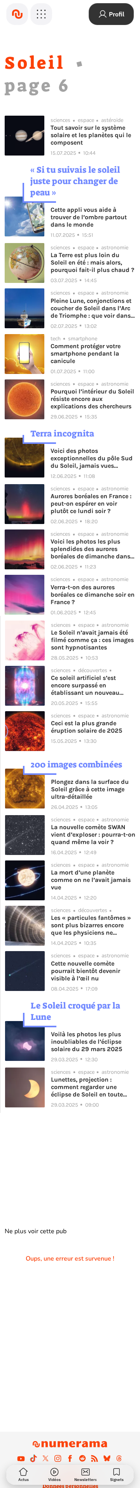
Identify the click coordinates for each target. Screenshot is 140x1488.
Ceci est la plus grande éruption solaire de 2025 (86, 726)
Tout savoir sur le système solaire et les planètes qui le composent (91, 135)
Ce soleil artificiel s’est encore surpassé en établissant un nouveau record (85, 685)
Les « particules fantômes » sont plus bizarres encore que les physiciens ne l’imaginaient (91, 925)
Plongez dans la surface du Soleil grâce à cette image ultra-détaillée (90, 789)
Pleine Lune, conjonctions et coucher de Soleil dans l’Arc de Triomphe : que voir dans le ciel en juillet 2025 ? (91, 308)
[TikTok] (33, 1458)
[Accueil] (17, 14)
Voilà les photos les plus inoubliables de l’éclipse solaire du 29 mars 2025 (86, 1041)
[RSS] (94, 1458)
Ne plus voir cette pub (35, 1231)
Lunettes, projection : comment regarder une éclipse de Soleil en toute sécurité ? (87, 1087)
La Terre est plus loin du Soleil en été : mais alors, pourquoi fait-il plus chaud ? (92, 262)
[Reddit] (82, 1458)
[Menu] (41, 14)
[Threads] (119, 1458)
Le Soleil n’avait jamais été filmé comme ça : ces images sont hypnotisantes (92, 640)
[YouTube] (21, 1458)
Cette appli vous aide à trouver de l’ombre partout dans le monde (89, 217)
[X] (45, 1458)
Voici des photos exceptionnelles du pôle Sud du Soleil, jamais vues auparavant (92, 458)
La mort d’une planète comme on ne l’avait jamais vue (91, 880)
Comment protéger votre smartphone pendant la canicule (86, 353)
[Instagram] (58, 1458)
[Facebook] (70, 1458)
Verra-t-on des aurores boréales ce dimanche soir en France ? (93, 594)
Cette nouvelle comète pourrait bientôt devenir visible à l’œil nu (85, 971)
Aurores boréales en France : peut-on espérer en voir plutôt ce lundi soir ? (91, 503)
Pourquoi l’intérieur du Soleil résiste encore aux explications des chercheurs (92, 399)
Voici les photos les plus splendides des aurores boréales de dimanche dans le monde (90, 549)
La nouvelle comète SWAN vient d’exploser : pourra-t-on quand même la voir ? (93, 834)
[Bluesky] (107, 1458)
